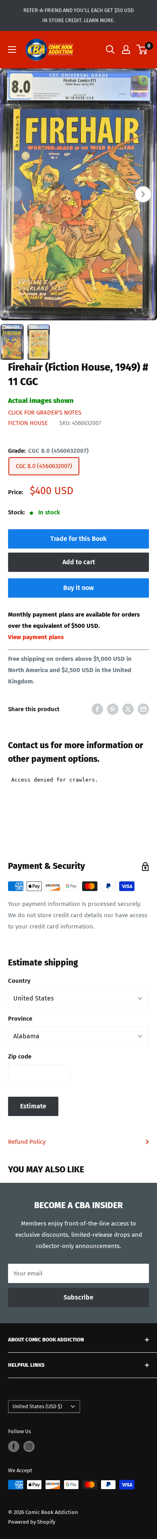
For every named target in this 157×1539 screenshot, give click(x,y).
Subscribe (78, 1297)
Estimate (33, 1106)
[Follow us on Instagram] (29, 1446)
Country (19, 980)
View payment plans (36, 637)
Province (20, 1018)
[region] (78, 194)
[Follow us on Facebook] (13, 1446)
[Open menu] (12, 49)
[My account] (126, 49)
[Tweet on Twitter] (128, 709)
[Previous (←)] (14, 194)
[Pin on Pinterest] (112, 709)
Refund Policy (26, 1141)
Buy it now (78, 588)
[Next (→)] (143, 194)
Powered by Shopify (31, 1522)
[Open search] (110, 49)
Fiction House (28, 423)
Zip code (19, 1056)
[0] (142, 49)
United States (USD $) (37, 1406)
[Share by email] (143, 709)
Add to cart (78, 562)
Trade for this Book (78, 539)
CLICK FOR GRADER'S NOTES (44, 412)
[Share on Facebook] (97, 709)
